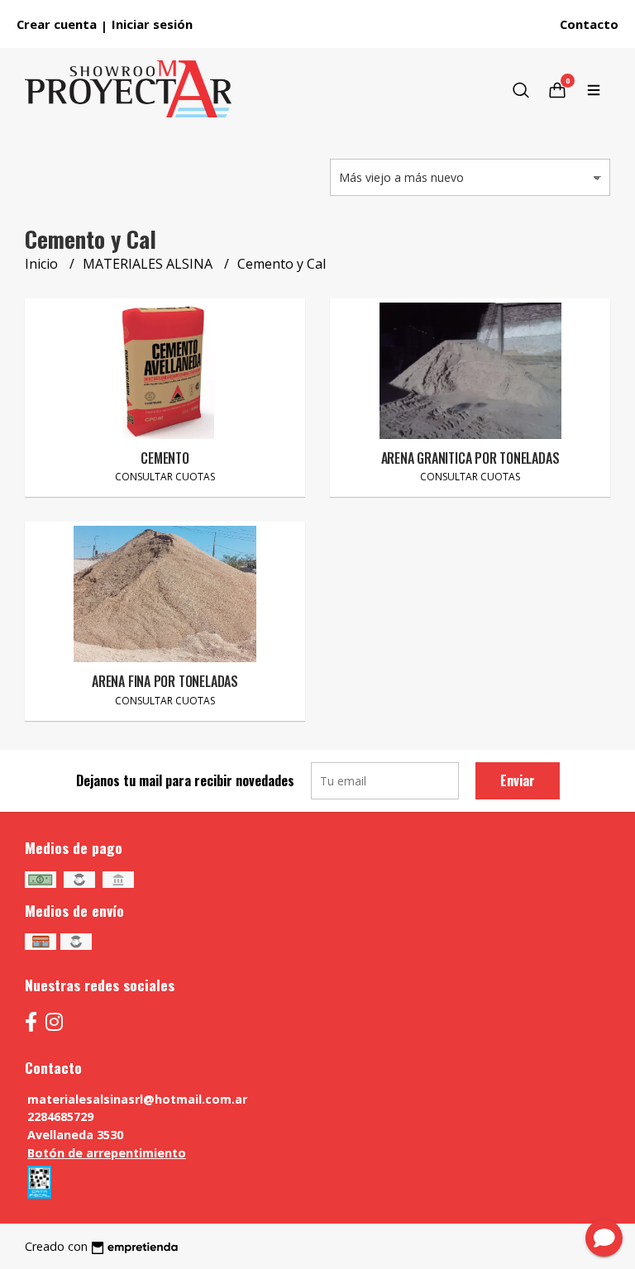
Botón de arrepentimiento (106, 1153)
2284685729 (60, 1116)
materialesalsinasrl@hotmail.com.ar (137, 1099)
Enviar (517, 780)
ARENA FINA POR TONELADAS (165, 681)
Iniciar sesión (152, 24)
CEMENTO (165, 458)
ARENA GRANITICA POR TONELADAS (470, 458)
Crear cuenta (57, 24)
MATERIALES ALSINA (149, 264)
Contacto (589, 24)
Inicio (43, 264)
